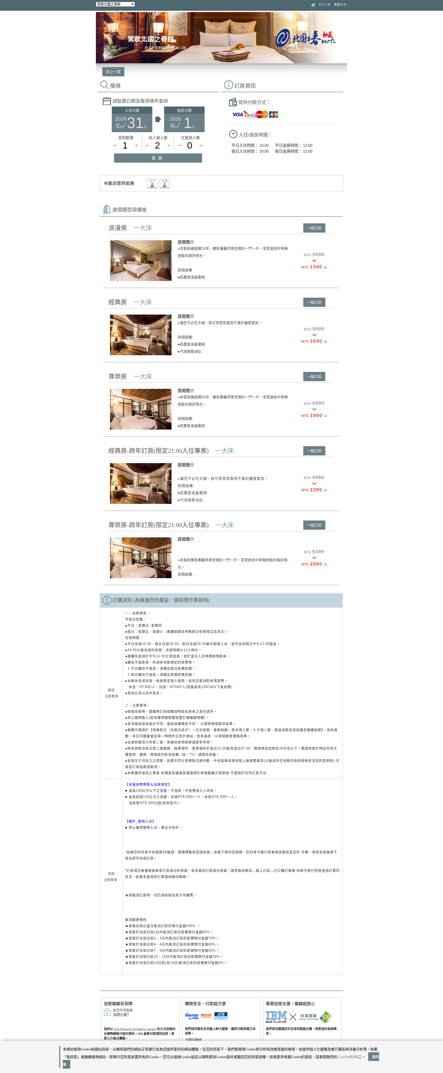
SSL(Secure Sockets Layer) (135, 1029)
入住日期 (132, 110)
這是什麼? (121, 1014)
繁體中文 (340, 4)
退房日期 (184, 110)
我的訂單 (325, 4)
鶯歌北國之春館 (150, 38)
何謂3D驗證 (194, 1039)
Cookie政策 (347, 1056)
